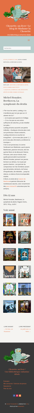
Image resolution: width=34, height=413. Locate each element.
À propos (6, 381)
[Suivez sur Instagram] (17, 396)
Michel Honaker (7, 87)
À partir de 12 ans (12, 59)
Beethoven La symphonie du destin (19, 85)
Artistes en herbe (8, 92)
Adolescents (24, 89)
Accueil (5, 59)
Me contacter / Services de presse (14, 384)
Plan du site (7, 388)
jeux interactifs (11, 186)
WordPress (21, 406)
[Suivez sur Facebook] (14, 396)
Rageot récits (15, 87)
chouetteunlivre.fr (12, 404)
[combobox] (17, 48)
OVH (27, 404)
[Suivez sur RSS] (20, 396)
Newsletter (7, 386)
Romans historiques (18, 92)
